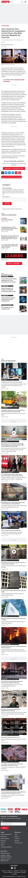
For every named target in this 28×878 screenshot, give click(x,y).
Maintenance (5, 500)
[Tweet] (12, 172)
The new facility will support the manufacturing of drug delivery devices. (12, 622)
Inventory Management (7, 472)
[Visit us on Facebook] (12, 868)
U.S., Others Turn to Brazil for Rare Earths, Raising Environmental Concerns (12, 764)
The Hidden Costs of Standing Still (7, 308)
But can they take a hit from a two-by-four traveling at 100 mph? (13, 566)
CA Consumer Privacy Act (20, 872)
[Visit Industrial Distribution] (3, 811)
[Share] (6, 172)
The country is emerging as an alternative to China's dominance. (13, 768)
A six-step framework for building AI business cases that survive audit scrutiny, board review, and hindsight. (13, 385)
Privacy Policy (23, 870)
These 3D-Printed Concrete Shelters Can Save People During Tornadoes (13, 563)
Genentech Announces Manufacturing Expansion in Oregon (13, 619)
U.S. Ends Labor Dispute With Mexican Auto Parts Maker (13, 591)
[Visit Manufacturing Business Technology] (17, 811)
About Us (4, 870)
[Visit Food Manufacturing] (10, 809)
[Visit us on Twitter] (15, 868)
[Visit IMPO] (24, 809)
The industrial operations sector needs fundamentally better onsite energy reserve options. (13, 506)
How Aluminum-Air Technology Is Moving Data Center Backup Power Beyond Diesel (13, 503)
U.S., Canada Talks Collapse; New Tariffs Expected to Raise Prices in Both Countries (9, 246)
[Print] (2, 172)
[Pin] (16, 172)
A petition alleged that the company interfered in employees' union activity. (12, 594)
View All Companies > (14, 263)
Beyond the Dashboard (7, 219)
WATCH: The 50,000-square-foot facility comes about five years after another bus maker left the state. (13, 713)
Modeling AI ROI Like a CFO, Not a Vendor (11, 382)
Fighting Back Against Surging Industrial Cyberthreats (8, 299)
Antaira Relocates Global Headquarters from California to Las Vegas (9, 280)
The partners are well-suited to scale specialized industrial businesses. (12, 795)
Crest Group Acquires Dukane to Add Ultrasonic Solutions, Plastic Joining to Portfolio (13, 792)
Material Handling (6, 644)
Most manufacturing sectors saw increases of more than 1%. (13, 740)
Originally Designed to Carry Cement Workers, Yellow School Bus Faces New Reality (9, 228)
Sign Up (4, 828)
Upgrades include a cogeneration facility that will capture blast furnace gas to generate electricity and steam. (13, 651)
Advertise (16, 870)
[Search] (22, 2)
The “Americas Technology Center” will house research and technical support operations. (12, 533)
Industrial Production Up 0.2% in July (10, 737)
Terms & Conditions (8, 872)
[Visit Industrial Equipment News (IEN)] (17, 809)
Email (2, 821)
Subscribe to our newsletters (14, 168)
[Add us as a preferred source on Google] (19, 172)
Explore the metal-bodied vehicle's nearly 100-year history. (13, 414)
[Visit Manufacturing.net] (10, 811)
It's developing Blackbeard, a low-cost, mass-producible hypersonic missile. (12, 685)
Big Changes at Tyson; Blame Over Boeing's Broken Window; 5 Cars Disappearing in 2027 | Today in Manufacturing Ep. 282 (10, 237)
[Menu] (25, 2)
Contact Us (9, 870)
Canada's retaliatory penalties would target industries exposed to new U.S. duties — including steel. (13, 478)
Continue (7, 203)
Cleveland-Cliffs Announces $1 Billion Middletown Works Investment (13, 647)
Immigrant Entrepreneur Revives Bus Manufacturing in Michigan (10, 710)
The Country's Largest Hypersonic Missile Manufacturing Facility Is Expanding (12, 682)
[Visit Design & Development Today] (3, 809)
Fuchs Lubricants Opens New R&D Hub (11, 530)
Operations (5, 25)
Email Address (6, 196)
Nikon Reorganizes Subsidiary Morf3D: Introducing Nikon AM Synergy (8, 290)
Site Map (15, 874)
